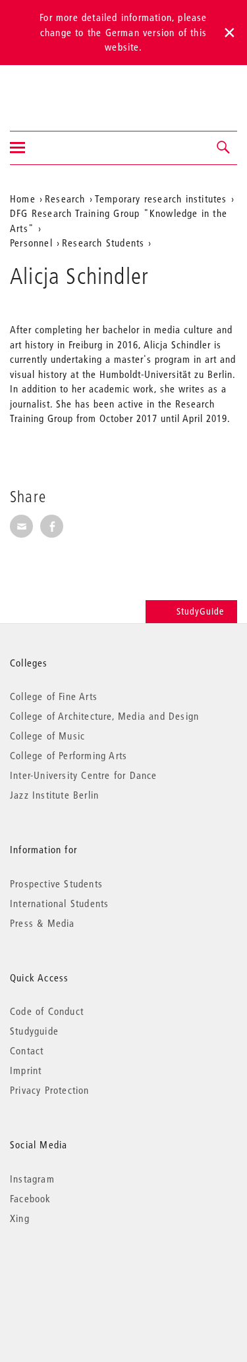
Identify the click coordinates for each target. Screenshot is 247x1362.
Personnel (31, 242)
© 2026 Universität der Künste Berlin (79, 1274)
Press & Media (42, 922)
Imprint (25, 1070)
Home (23, 198)
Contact (26, 1050)
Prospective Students (56, 883)
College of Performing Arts (68, 755)
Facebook (30, 1198)
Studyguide (34, 1030)
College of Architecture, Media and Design (104, 715)
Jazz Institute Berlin (54, 794)
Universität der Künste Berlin (61, 89)
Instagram (32, 1178)
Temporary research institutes (161, 198)
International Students (59, 903)
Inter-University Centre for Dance (83, 775)
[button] (224, 147)
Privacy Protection (50, 1089)
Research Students (103, 242)
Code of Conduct (47, 1011)
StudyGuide (200, 611)
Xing (20, 1218)
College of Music (47, 735)
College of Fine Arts (53, 696)
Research (65, 198)
